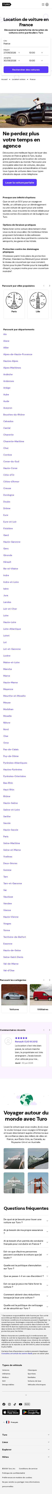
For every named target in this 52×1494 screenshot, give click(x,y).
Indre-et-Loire (11, 582)
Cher (6, 448)
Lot (5, 642)
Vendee (7, 903)
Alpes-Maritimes (12, 367)
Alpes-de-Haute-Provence (17, 354)
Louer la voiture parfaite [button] (19, 182)
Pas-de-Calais (10, 749)
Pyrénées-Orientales (14, 776)
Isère (6, 588)
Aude (6, 401)
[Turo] (6, 4)
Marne (6, 675)
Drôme (6, 508)
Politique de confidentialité (13, 1473)
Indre (6, 575)
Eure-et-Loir (10, 521)
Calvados (8, 421)
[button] (45, 4)
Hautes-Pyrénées (12, 769)
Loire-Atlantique (12, 629)
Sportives (32, 1374)
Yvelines (7, 856)
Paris (5, 836)
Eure (5, 515)
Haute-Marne (10, 682)
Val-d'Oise (8, 970)
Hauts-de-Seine (12, 950)
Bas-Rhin (8, 783)
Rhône (6, 796)
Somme (7, 870)
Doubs (6, 501)
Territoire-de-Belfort (14, 937)
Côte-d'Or (8, 475)
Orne (6, 742)
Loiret (6, 635)
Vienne (7, 910)
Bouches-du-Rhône (14, 414)
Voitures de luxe (34, 1381)
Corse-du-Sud (11, 461)
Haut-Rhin (8, 789)
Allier (6, 347)
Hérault (7, 562)
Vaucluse (8, 896)
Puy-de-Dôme (11, 756)
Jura (5, 595)
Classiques (32, 1370)
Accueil (4, 79)
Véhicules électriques (37, 1385)
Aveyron (7, 408)
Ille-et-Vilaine (10, 568)
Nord (6, 729)
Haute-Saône (10, 803)
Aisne (6, 341)
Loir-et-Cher (10, 608)
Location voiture (19, 79)
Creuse (7, 488)
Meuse (7, 702)
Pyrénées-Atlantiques (15, 763)
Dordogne (8, 495)
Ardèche (8, 374)
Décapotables (8, 1385)
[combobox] (26, 43)
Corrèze (7, 454)
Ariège (6, 387)
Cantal (6, 428)
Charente (8, 434)
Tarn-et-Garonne (12, 883)
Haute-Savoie (10, 829)
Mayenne (8, 689)
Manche (7, 669)
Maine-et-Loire (11, 662)
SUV (4, 1381)
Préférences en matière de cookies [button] (17, 1478)
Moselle (7, 716)
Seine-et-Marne (12, 850)
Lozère (6, 655)
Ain (5, 334)
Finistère (8, 528)
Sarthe (7, 816)
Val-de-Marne (10, 963)
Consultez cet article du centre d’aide (16, 1353)
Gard (6, 535)
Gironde (7, 555)
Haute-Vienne (10, 917)
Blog (27, 1404)
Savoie (7, 823)
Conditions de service (28, 1469)
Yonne (6, 930)
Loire (5, 615)
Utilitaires (6, 1374)
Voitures (5, 1370)
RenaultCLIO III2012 (26, 1041)
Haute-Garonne (11, 542)
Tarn (5, 876)
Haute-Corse (10, 468)
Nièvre (6, 722)
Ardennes (8, 381)
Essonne (7, 943)
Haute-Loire (9, 622)
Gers (5, 548)
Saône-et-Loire (11, 809)
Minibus (5, 1377)
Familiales (32, 1377)
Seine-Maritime (11, 843)
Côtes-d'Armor (11, 481)
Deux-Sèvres (10, 863)
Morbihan (8, 709)
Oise (5, 736)
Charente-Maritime (13, 441)
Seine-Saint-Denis (13, 957)
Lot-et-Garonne (12, 649)
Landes (7, 602)
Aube (6, 394)
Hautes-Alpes (10, 361)
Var (5, 890)
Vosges (7, 923)
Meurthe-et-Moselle (14, 696)
